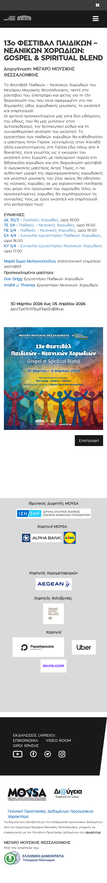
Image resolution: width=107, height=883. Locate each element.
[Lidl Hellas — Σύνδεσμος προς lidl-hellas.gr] (62, 536)
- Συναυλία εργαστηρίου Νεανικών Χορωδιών (53, 246)
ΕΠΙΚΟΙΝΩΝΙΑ (25, 740)
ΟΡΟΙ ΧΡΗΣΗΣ (26, 745)
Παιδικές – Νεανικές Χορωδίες (39, 225)
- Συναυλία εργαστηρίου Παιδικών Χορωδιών (52, 235)
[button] (10, 859)
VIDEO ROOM (58, 740)
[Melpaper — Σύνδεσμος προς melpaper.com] (85, 536)
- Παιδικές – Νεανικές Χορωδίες (40, 230)
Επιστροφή (89, 440)
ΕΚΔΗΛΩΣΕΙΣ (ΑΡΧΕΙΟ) (34, 735)
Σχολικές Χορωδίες (31, 220)
